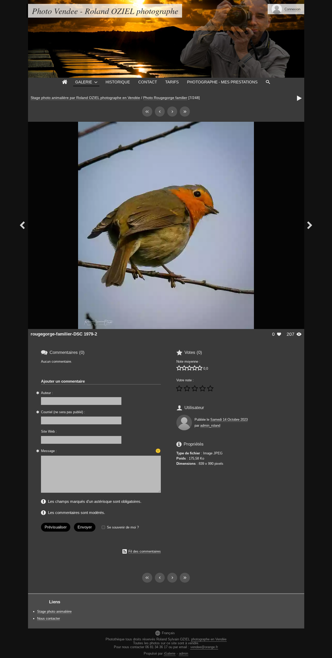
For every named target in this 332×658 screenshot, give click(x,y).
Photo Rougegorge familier (165, 98)
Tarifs (172, 82)
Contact (147, 82)
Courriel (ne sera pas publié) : (63, 412)
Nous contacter (48, 618)
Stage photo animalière (54, 611)
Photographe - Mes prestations (222, 82)
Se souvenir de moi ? (123, 527)
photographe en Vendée (208, 639)
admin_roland (210, 425)
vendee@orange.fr (204, 647)
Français (165, 633)
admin (183, 653)
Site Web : (49, 431)
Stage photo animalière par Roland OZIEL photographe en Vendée (85, 98)
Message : (49, 451)
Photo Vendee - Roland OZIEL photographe (105, 10)
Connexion (292, 9)
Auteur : (47, 393)
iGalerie (169, 653)
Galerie (83, 82)
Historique (118, 82)
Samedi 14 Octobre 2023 (229, 419)
